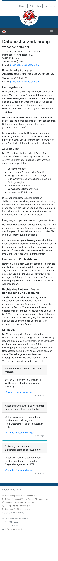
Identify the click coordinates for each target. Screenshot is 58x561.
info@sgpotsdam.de (14, 529)
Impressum (49, 6)
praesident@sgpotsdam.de (24, 64)
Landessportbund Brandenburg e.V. (19, 502)
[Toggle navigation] (52, 31)
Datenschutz (35, 6)
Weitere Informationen (19, 392)
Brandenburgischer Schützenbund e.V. (20, 496)
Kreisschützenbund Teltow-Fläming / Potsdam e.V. (26, 499)
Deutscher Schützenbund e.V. (17, 509)
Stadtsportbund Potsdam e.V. (17, 506)
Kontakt (22, 6)
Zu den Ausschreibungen (20, 432)
